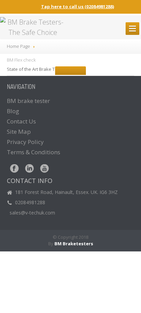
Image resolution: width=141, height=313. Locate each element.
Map (19, 131)
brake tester (28, 101)
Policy (25, 142)
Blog (13, 111)
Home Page (18, 46)
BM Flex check (21, 60)
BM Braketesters (73, 243)
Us (21, 121)
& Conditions (33, 152)
